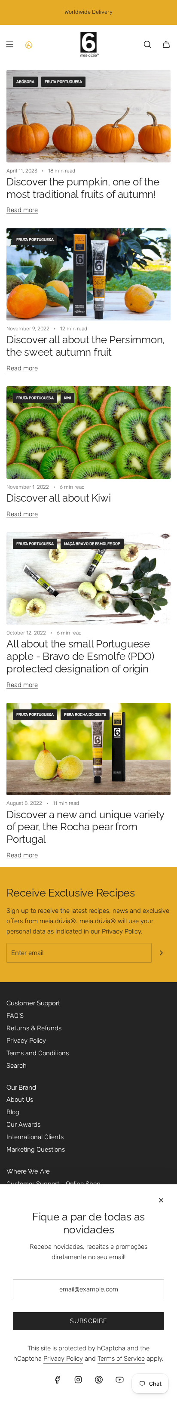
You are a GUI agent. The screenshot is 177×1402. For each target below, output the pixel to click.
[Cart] (166, 44)
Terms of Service (121, 1358)
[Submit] (161, 952)
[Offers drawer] (28, 44)
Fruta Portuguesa (63, 82)
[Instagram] (78, 1379)
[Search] (147, 44)
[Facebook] (57, 1379)
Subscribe (88, 1321)
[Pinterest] (98, 1379)
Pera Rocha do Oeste (85, 714)
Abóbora (25, 82)
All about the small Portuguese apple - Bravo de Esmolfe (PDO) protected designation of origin (80, 656)
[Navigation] (9, 44)
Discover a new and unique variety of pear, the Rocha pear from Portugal (85, 827)
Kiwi (67, 398)
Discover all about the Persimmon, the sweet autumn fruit (85, 345)
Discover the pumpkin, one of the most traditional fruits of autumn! (82, 188)
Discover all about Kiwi (58, 498)
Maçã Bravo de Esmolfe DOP (92, 544)
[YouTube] (119, 1379)
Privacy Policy (121, 931)
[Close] (161, 1200)
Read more (22, 210)
